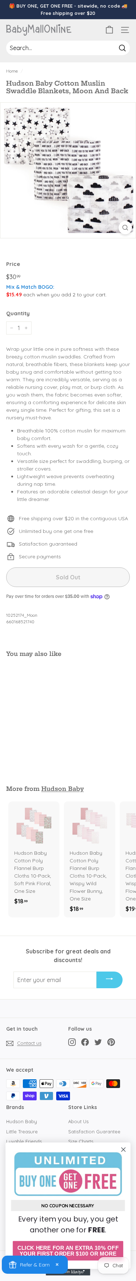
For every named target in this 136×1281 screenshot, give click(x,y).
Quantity (18, 313)
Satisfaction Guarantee (94, 1131)
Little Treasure (22, 1131)
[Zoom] (125, 227)
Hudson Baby (62, 788)
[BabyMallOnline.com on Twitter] (98, 1042)
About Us (78, 1121)
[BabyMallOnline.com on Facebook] (85, 1042)
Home (12, 71)
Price (13, 263)
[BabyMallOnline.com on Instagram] (72, 1042)
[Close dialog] (123, 1149)
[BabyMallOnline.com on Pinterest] (111, 1042)
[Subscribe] (109, 980)
